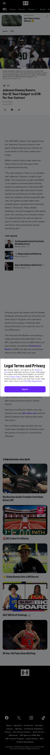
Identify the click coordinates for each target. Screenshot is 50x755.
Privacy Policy (15, 376)
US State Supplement (33, 381)
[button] (25, 389)
